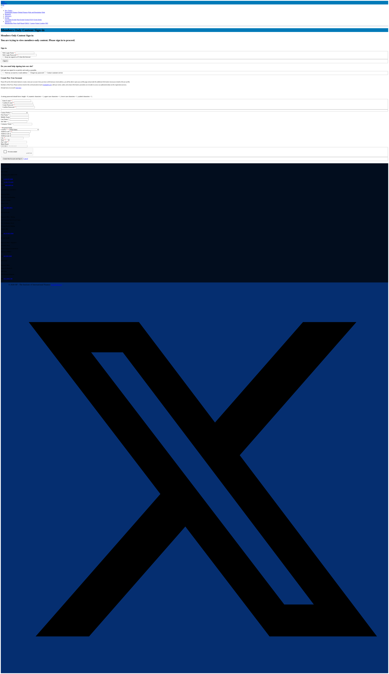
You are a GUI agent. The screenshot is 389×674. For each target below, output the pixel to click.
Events (7, 18)
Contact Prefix (6, 113)
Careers (32, 23)
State (2, 140)
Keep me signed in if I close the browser (17, 57)
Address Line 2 (6, 134)
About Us (8, 21)
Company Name (7, 124)
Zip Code (4, 142)
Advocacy (8, 16)
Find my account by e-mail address (16, 73)
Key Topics (8, 10)
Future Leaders (40, 23)
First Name (5, 115)
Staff (18, 23)
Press (15, 23)
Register (4, 3)
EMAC (27, 23)
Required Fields (6, 128)
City (2, 138)
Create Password (7, 105)
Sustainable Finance (11, 12)
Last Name (5, 119)
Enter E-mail (6, 101)
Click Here (18, 88)
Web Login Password (9, 55)
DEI (46, 23)
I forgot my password (37, 73)
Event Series (38, 20)
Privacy (59, 284)
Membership (9, 23)
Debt (43, 12)
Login (3, 2)
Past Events (20, 20)
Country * (4, 129)
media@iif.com (47, 85)
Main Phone (5, 144)
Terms (53, 284)
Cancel (26, 159)
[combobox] (4, 146)
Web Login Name (8, 53)
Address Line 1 (6, 131)
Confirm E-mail (7, 103)
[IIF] (2, 5)
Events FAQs (29, 20)
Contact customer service (55, 73)
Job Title (4, 121)
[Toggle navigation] (1, 7)
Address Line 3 (6, 136)
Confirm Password (8, 107)
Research (8, 14)
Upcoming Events (10, 20)
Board (22, 23)
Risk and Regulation (34, 12)
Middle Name (5, 117)
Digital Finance (23, 12)
